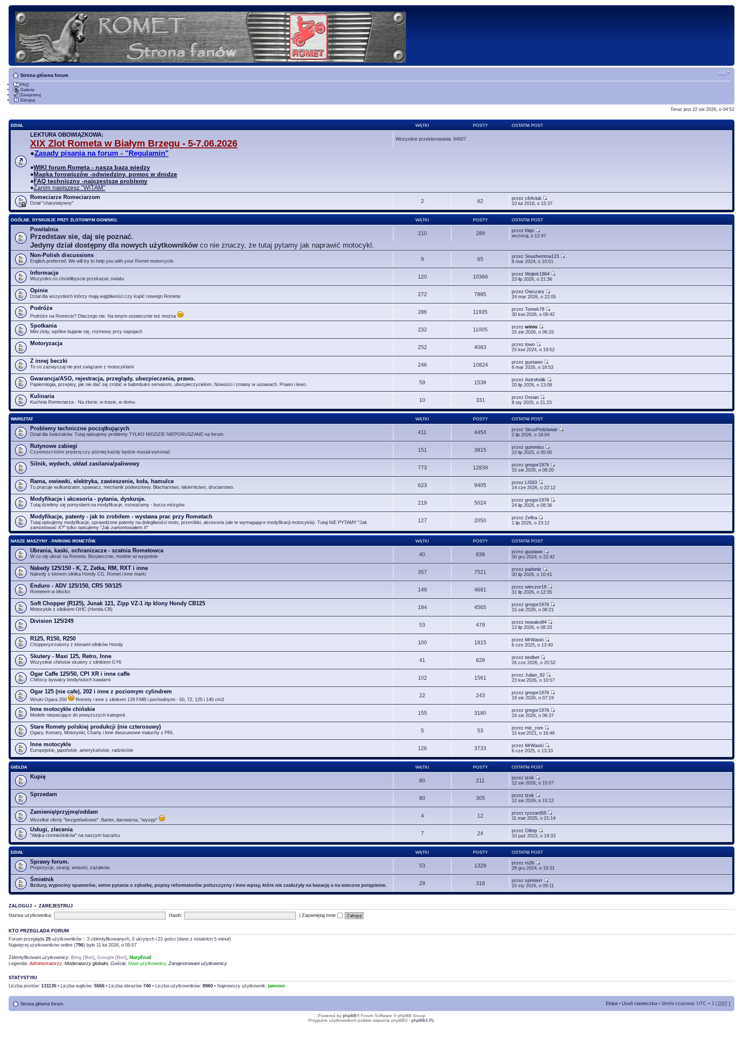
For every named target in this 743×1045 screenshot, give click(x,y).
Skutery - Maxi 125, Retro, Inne (70, 656)
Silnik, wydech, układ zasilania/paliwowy (84, 463)
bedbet (532, 657)
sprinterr (534, 880)
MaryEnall (140, 957)
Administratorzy (45, 963)
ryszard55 (536, 812)
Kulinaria (42, 396)
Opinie (39, 290)
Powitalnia (44, 229)
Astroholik (535, 379)
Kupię (38, 776)
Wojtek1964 (537, 273)
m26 (529, 862)
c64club (533, 198)
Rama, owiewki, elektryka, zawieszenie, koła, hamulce (102, 481)
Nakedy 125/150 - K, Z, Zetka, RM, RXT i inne (89, 568)
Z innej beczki (49, 361)
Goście (118, 963)
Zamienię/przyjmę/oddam (64, 812)
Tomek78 (534, 309)
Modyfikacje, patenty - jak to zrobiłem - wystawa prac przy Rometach (121, 516)
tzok (529, 777)
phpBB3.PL (423, 1020)
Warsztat (22, 419)
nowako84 (536, 622)
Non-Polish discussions (62, 255)
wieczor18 (536, 586)
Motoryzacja (46, 343)
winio (531, 326)
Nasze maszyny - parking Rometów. (53, 541)
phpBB (349, 1015)
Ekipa (611, 1003)
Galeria (27, 89)
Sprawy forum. (49, 861)
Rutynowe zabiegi (53, 446)
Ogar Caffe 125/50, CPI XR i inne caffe (80, 674)
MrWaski (534, 639)
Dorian (532, 397)
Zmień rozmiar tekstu (724, 73)
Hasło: (175, 915)
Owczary (534, 291)
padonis (533, 569)
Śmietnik (42, 879)
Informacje (44, 273)
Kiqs (529, 230)
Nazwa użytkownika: (30, 915)
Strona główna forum (44, 75)
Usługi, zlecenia (51, 829)
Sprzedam (43, 794)
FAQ (24, 84)
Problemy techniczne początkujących (79, 428)
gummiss (534, 447)
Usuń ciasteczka (639, 1003)
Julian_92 (535, 674)
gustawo (534, 362)
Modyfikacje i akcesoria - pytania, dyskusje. (88, 499)
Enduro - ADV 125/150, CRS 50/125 (76, 585)
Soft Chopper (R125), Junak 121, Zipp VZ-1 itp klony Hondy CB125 (117, 603)
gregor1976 (537, 464)
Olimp (531, 830)
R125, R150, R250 (53, 638)
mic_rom (534, 727)
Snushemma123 (542, 256)
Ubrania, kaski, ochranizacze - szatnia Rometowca (96, 550)
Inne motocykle (50, 744)
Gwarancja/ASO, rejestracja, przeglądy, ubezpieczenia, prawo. (112, 378)
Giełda (19, 767)
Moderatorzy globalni (86, 963)
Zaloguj (27, 100)
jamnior (276, 985)
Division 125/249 (52, 621)
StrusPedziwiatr (541, 429)
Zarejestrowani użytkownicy (198, 963)
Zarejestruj (30, 94)
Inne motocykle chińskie (62, 709)
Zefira (531, 517)
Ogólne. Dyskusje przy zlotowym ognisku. (64, 220)
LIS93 (531, 482)
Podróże (41, 308)
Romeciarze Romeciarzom (65, 197)
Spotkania (43, 325)
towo (530, 344)
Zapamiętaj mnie (319, 915)
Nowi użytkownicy (147, 963)
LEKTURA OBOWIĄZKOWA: (66, 135)
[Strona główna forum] (211, 35)
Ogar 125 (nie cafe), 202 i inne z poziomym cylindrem (101, 691)
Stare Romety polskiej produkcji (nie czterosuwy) (95, 726)
